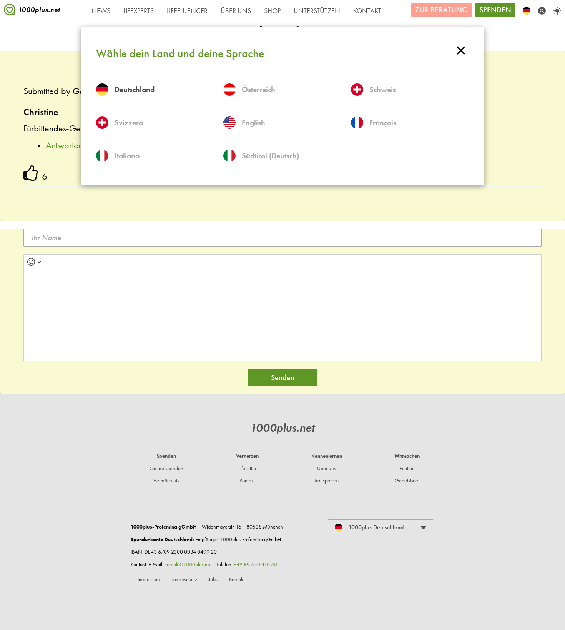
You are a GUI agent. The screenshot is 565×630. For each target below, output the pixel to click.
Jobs (213, 579)
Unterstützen (317, 11)
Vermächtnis (166, 480)
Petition (407, 468)
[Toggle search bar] (542, 11)
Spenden (495, 9)
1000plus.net (282, 428)
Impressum (149, 579)
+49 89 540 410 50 (255, 564)
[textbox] (282, 315)
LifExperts (138, 11)
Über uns (326, 468)
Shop (272, 11)
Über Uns (236, 11)
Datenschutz (184, 579)
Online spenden (166, 468)
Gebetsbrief (407, 480)
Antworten (64, 145)
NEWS (100, 11)
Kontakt (367, 11)
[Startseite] (32, 11)
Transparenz (326, 480)
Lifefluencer (187, 11)
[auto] (557, 11)
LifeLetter (247, 468)
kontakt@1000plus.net (188, 564)
